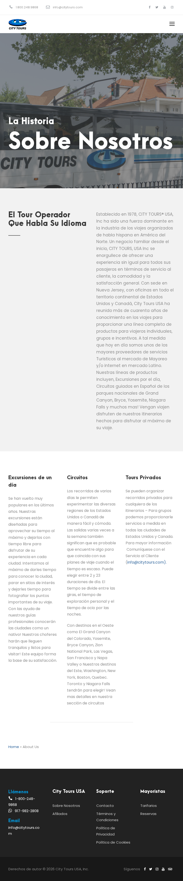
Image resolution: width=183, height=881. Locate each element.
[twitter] (156, 7)
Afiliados (59, 813)
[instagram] (172, 7)
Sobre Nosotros (66, 805)
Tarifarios (148, 805)
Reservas (148, 813)
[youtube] (164, 7)
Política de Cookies (113, 842)
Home (13, 746)
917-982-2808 (27, 810)
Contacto (105, 805)
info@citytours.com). (147, 562)
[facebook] (149, 7)
